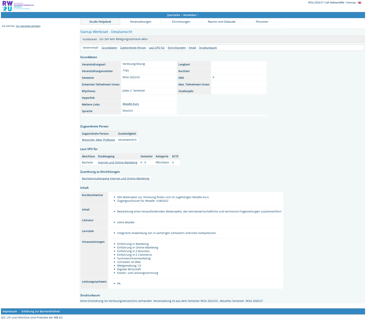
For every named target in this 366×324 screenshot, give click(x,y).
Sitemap (351, 2)
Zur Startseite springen (28, 26)
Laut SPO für (157, 47)
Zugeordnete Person (133, 47)
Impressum (9, 311)
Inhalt (192, 47)
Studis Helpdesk (100, 21)
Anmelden (189, 15)
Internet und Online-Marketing (117, 162)
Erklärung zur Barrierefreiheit (41, 311)
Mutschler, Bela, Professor (98, 139)
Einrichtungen (181, 21)
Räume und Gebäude (221, 21)
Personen (262, 21)
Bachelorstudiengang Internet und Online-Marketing (115, 178)
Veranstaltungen (140, 21)
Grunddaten (109, 47)
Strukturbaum (208, 47)
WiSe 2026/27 (316, 2)
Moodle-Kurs (131, 104)
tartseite (173, 15)
